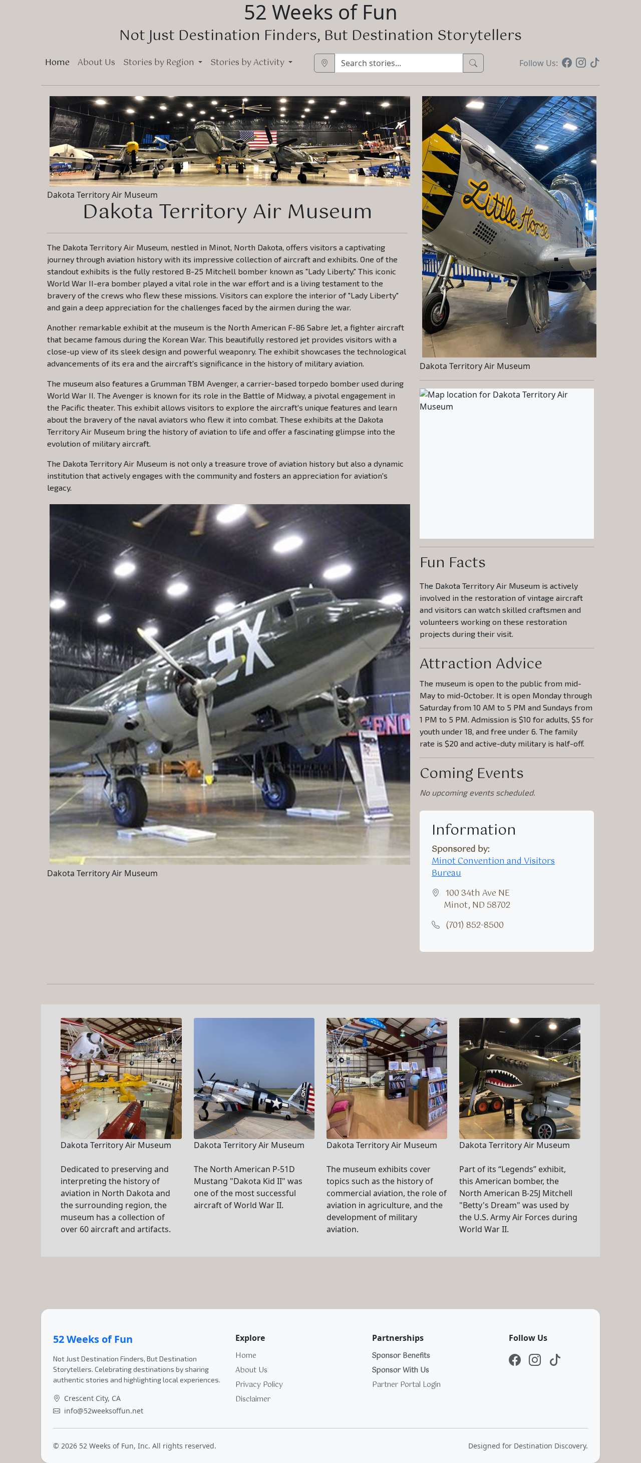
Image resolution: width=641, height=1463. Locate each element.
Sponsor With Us (400, 1370)
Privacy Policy (259, 1385)
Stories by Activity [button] (248, 63)
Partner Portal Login (406, 1385)
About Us (96, 63)
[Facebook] (567, 63)
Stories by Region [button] (159, 63)
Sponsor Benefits (401, 1356)
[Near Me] (324, 63)
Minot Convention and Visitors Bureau (493, 867)
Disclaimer (252, 1399)
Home (57, 63)
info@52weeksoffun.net (103, 1410)
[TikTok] (595, 63)
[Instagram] (581, 63)
